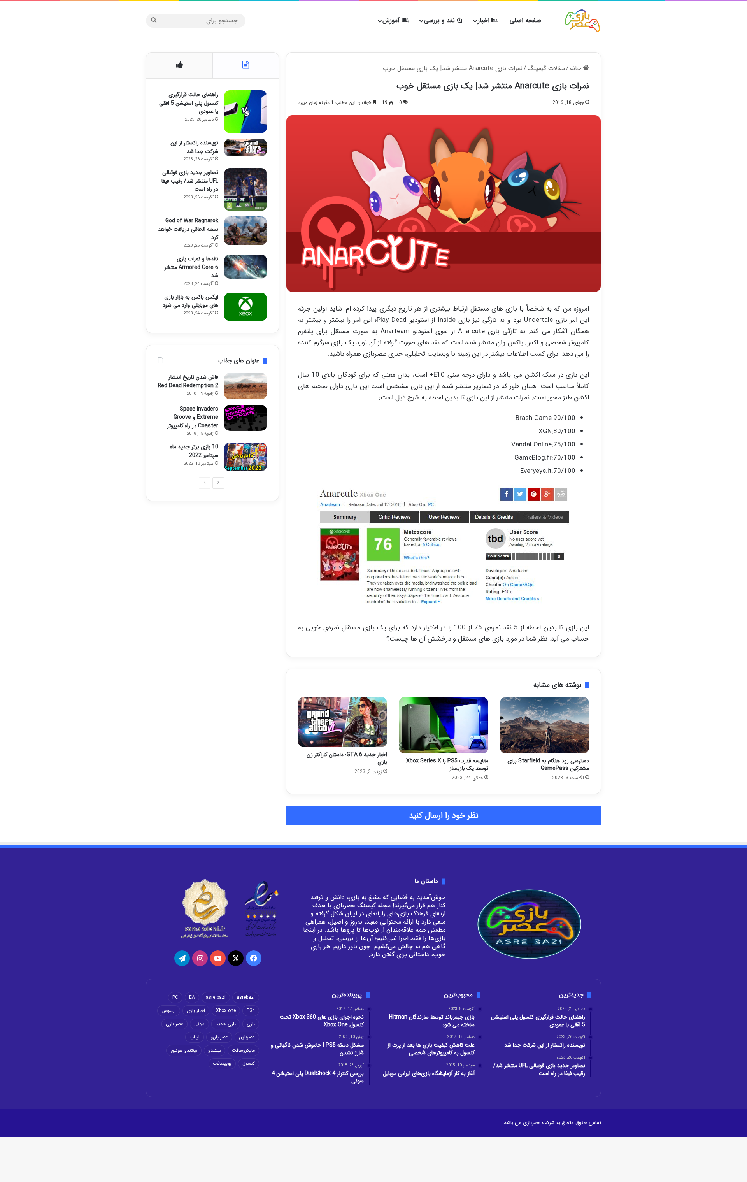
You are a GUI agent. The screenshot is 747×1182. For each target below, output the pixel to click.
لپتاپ (194, 1037)
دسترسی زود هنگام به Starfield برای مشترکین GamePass (548, 765)
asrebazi (246, 997)
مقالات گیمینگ (546, 68)
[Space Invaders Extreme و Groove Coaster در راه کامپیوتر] (245, 418)
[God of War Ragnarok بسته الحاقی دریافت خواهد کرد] (245, 230)
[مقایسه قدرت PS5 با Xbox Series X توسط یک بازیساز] (443, 725)
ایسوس (168, 1010)
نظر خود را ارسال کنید (444, 815)
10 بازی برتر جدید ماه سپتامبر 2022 (194, 451)
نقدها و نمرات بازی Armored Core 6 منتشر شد (191, 267)
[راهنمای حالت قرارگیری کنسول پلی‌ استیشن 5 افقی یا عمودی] (245, 111)
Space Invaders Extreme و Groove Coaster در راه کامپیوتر (192, 417)
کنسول (248, 1063)
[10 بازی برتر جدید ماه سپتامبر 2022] (245, 457)
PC (175, 997)
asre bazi (216, 997)
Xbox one (226, 1010)
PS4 (251, 1010)
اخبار (484, 20)
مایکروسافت (243, 1050)
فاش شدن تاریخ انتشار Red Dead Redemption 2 (188, 381)
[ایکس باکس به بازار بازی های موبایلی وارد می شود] (245, 307)
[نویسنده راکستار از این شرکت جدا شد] (245, 147)
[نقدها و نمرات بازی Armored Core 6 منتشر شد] (245, 267)
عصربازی (247, 1037)
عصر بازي (174, 1023)
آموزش (392, 20)
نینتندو (214, 1050)
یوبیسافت (222, 1063)
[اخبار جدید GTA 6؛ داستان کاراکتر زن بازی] (342, 722)
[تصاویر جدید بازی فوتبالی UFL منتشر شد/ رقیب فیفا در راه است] (245, 189)
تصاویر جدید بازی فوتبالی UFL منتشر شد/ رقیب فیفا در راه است (189, 180)
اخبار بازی (196, 1010)
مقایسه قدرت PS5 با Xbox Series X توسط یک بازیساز (447, 765)
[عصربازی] (582, 20)
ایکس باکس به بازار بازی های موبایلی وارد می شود (190, 301)
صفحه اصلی (525, 20)
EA (192, 997)
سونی (199, 1023)
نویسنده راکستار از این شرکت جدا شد (194, 147)
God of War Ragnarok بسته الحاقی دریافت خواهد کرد (188, 229)
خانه (576, 68)
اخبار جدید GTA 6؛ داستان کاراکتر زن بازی (347, 758)
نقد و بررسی (440, 20)
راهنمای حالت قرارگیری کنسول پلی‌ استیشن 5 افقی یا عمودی (188, 103)
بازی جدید (226, 1023)
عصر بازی (219, 1037)
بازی (251, 1023)
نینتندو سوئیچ (183, 1050)
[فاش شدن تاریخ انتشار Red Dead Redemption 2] (245, 386)
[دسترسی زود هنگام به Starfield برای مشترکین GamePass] (544, 725)
